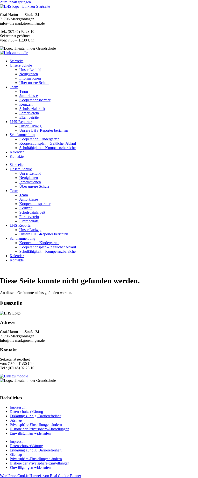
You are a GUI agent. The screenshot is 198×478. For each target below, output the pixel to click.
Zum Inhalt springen (15, 2)
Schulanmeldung (22, 135)
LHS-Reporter (21, 122)
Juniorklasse (28, 96)
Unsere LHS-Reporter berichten (43, 130)
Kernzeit (25, 104)
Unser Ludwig (30, 126)
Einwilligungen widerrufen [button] (30, 433)
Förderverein (29, 113)
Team (14, 87)
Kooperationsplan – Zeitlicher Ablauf (47, 143)
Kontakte (17, 156)
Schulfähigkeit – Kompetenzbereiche (47, 148)
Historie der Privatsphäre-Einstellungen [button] (39, 429)
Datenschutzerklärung (26, 412)
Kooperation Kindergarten (39, 139)
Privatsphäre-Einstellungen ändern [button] (36, 425)
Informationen (30, 78)
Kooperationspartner (34, 100)
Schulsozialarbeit (32, 109)
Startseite (16, 61)
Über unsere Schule (34, 83)
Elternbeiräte (29, 117)
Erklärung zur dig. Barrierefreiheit (35, 416)
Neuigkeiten (28, 74)
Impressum (18, 407)
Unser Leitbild (30, 70)
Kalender (17, 152)
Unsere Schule (21, 65)
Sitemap (16, 420)
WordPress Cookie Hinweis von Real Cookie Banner (40, 476)
